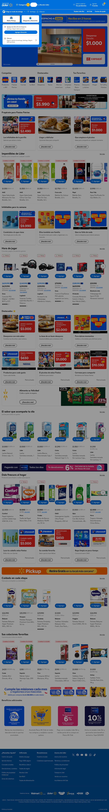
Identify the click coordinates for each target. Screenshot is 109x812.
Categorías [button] (23, 5)
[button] (80, 4)
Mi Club (89, 11)
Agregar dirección (21, 32)
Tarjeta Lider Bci (79, 11)
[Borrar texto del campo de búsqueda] (25, 5)
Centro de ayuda (100, 11)
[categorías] (28, 4)
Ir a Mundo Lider (43, 5)
